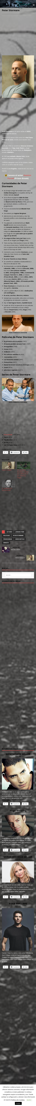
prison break (7, 539)
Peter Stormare (18, 535)
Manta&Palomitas (16, 14)
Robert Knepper (7, 470)
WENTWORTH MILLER (18, 754)
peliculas (6, 535)
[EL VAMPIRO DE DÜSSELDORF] (8, 483)
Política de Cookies (18, 1100)
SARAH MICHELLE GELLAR (18, 856)
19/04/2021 (5, 14)
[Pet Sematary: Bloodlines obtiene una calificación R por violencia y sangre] (23, 465)
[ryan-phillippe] (18, 949)
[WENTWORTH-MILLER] (18, 788)
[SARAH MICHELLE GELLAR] (18, 881)
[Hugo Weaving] (18, 835)
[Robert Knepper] (8, 465)
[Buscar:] (18, 575)
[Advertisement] (18, 35)
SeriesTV (6, 543)
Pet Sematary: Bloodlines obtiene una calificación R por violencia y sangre (23, 473)
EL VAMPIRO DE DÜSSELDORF (7, 489)
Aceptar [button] (18, 1103)
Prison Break (8, 435)
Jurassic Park (20, 532)
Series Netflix (19, 539)
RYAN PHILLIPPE (18, 903)
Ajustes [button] (29, 1100)
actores (9, 532)
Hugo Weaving (18, 810)
